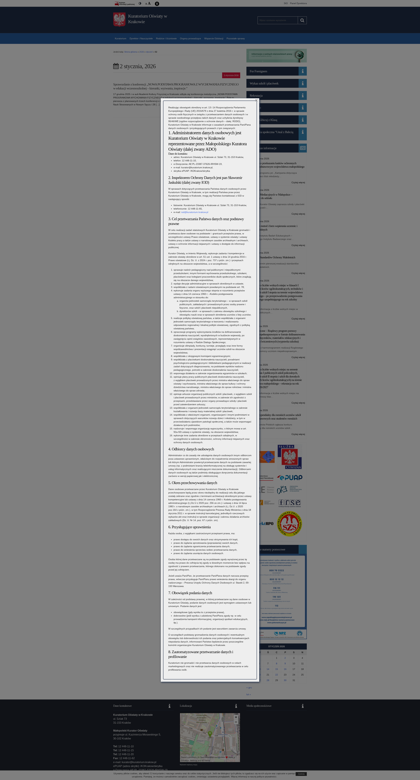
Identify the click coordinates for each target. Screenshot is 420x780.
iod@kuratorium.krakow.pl (194, 212)
